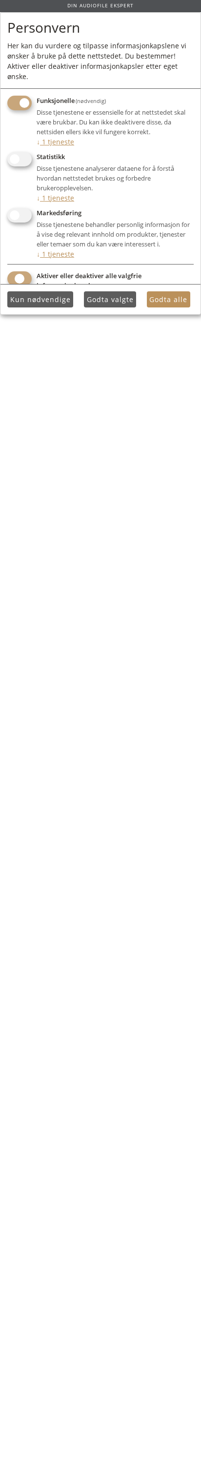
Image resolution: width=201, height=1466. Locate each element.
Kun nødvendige (40, 299)
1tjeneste (55, 141)
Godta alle (168, 299)
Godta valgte (110, 299)
